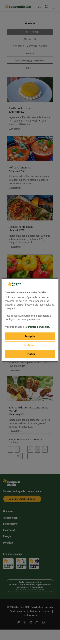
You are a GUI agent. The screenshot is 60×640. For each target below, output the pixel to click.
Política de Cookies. (39, 326)
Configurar (30, 345)
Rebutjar (30, 354)
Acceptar (30, 336)
